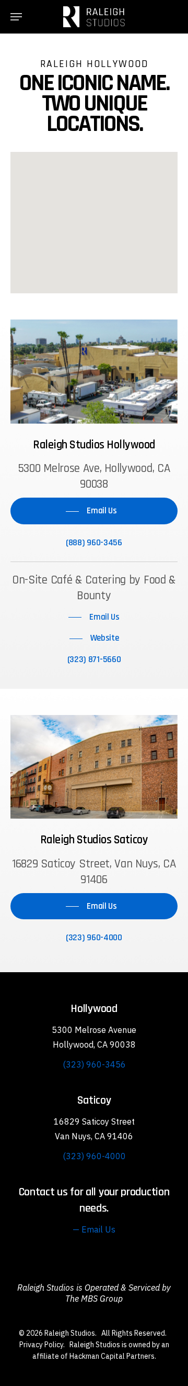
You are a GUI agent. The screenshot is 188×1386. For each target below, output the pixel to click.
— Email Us (94, 1229)
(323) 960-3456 (94, 1064)
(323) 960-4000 (94, 1156)
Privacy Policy (41, 1344)
